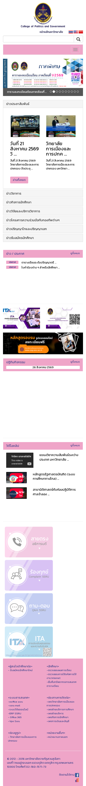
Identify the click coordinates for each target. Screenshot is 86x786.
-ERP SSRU (14, 713)
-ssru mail (14, 705)
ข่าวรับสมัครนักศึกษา (20, 237)
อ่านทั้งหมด (19, 180)
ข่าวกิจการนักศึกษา (18, 202)
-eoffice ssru (15, 702)
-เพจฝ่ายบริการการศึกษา (60, 709)
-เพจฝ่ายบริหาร (55, 713)
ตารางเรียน (53, 686)
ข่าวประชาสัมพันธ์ (17, 103)
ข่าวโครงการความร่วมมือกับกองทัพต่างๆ (33, 220)
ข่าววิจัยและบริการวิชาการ (23, 211)
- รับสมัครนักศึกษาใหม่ (20, 670)
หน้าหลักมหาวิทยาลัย (51, 32)
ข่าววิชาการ (13, 193)
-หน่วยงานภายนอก (57, 737)
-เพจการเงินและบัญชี (58, 721)
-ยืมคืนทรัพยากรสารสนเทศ (61, 682)
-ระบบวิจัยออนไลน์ (18, 709)
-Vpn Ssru (14, 721)
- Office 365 (15, 717)
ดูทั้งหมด (75, 253)
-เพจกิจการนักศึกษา (57, 717)
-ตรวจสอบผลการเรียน (59, 670)
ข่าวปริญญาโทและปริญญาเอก (26, 228)
